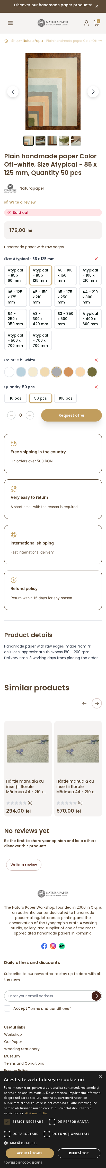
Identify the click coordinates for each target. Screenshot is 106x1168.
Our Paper (13, 1041)
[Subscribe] (96, 996)
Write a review (24, 864)
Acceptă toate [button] (30, 1153)
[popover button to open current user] (86, 23)
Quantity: (19, 387)
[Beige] (45, 372)
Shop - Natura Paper (27, 41)
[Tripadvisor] (62, 946)
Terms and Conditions (24, 1063)
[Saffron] (80, 372)
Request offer (72, 415)
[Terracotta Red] (68, 372)
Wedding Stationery (22, 1049)
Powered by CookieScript (23, 1162)
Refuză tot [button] (79, 1153)
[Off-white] (56, 372)
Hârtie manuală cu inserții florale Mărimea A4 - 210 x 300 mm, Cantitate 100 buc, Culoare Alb (76, 791)
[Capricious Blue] (21, 372)
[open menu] (10, 23)
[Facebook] (44, 946)
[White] (9, 372)
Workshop (13, 1034)
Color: (19, 360)
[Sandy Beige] (33, 372)
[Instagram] (53, 946)
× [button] (100, 1076)
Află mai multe (36, 1113)
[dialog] (53, 1119)
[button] (53, 1143)
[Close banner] (97, 6)
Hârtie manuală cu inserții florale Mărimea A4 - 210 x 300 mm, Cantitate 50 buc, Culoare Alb (25, 791)
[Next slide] (97, 703)
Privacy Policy (16, 1070)
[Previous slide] (84, 703)
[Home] (6, 41)
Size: (29, 258)
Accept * (42, 1008)
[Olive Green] (92, 372)
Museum (12, 1056)
